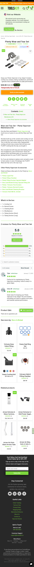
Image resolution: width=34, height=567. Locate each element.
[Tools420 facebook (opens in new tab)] (24, 494)
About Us (17, 514)
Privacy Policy (17, 507)
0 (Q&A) (25, 44)
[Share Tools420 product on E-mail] (17, 99)
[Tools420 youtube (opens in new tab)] (10, 494)
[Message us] (31, 564)
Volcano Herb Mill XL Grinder (11, 192)
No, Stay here (18, 30)
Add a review (17, 240)
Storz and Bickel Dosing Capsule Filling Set (16, 182)
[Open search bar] (23, 8)
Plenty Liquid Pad (7, 176)
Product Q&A (30, 105)
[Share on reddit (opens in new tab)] (25, 99)
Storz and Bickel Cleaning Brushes (13, 189)
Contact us (17, 516)
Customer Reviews (22, 105)
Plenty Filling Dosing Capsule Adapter (14, 180)
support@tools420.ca (17, 535)
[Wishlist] (27, 9)
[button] (31, 8)
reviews (19, 44)
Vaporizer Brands (17, 519)
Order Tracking (17, 503)
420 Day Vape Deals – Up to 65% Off (14, 36)
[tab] (5, 105)
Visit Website (9, 29)
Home (2, 36)
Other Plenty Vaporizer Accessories (17, 119)
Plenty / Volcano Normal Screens (12, 187)
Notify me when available (17, 92)
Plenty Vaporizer (22, 131)
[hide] (21, 111)
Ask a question (27, 310)
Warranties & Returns (17, 512)
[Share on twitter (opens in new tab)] (13, 99)
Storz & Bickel (17, 320)
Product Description (5, 105)
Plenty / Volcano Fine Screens (12, 185)
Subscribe (17, 473)
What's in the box (14, 105)
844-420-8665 (17, 529)
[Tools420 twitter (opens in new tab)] (19, 494)
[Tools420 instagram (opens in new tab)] (15, 494)
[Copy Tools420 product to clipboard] (21, 99)
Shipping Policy (17, 509)
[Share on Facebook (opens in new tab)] (9, 99)
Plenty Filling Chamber (9, 178)
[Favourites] (30, 51)
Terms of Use (17, 505)
